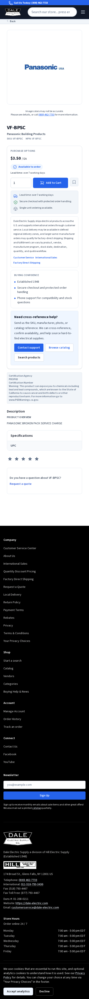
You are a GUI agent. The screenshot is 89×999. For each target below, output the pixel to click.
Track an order (12, 727)
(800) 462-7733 (39, 3)
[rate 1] (10, 459)
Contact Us (10, 746)
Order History (12, 719)
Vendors (8, 676)
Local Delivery (12, 595)
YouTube (9, 762)
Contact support (29, 348)
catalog (36, 808)
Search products (29, 357)
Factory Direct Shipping (26, 263)
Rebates (8, 618)
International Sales (46, 257)
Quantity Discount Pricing (19, 571)
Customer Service (23, 257)
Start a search (12, 661)
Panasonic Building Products (26, 134)
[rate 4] (30, 459)
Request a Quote (14, 587)
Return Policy (12, 602)
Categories (10, 684)
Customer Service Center (19, 548)
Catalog (8, 668)
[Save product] (74, 182)
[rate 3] (23, 459)
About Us (9, 556)
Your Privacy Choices (16, 641)
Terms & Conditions (16, 633)
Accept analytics (18, 991)
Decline (44, 991)
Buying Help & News (16, 692)
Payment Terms (13, 610)
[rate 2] (17, 459)
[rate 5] (37, 459)
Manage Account (14, 711)
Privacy (8, 625)
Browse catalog (59, 348)
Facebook (9, 754)
